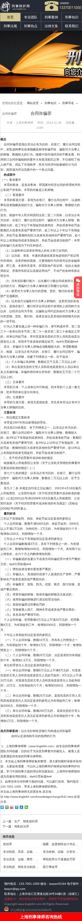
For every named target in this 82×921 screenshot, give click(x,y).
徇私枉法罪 (21, 826)
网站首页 (33, 103)
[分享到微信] (26, 807)
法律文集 (51, 26)
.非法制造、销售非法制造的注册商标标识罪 (30, 867)
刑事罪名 (68, 103)
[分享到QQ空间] (7, 807)
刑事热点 (30, 26)
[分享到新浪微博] (12, 807)
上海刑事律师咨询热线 (41, 916)
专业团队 (30, 17)
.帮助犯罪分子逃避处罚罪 (58, 859)
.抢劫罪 (7, 844)
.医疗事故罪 (50, 867)
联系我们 (71, 26)
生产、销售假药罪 (26, 821)
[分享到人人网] (21, 807)
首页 (10, 17)
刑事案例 (51, 17)
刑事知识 (71, 17)
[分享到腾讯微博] (17, 807)
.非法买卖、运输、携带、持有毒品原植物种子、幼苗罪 (38, 859)
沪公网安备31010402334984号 (31, 910)
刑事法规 (10, 26)
